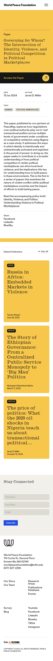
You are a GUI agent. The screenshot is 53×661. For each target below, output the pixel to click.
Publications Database (35, 588)
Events (32, 593)
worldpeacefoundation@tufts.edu (23, 564)
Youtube (33, 607)
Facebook (9, 218)
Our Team (9, 584)
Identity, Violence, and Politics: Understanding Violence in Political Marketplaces (24, 202)
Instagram (34, 626)
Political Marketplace (27, 110)
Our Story (9, 581)
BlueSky (8, 225)
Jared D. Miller (33, 95)
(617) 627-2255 (12, 568)
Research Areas (33, 582)
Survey (8, 607)
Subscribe (10, 523)
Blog (6, 611)
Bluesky (32, 619)
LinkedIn (8, 222)
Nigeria (8, 110)
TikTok (31, 623)
